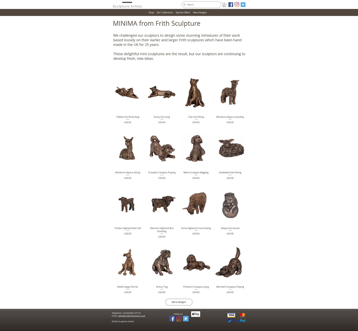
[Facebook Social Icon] (230, 4)
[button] (224, 5)
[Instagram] (237, 4)
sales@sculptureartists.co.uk (131, 315)
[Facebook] (172, 318)
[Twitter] (243, 4)
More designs (179, 302)
